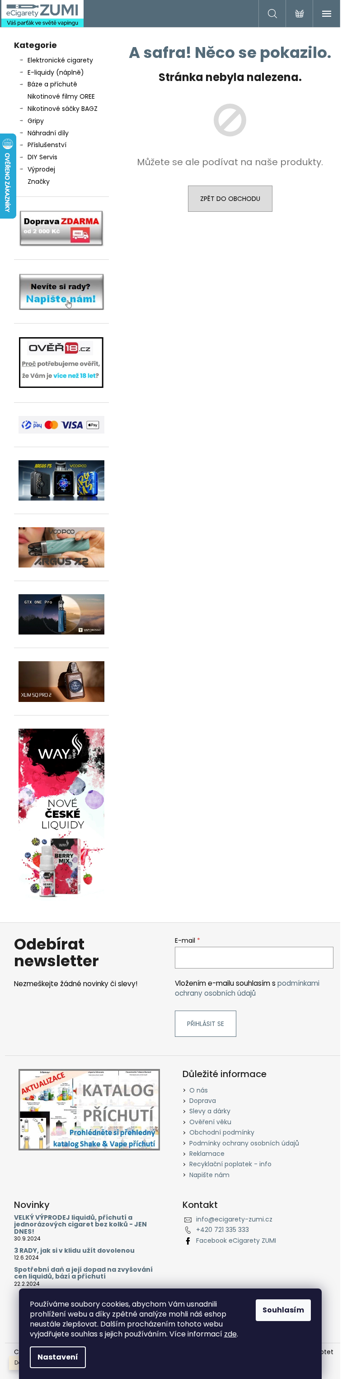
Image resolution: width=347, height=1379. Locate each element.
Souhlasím (283, 1310)
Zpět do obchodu (230, 198)
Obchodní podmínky (221, 1132)
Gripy (36, 120)
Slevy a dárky (209, 1111)
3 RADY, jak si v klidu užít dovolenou (74, 1250)
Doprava (202, 1100)
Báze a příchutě (52, 84)
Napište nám (209, 1174)
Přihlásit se (205, 1023)
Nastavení (58, 1357)
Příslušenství (47, 144)
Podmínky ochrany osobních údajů (244, 1143)
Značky (39, 181)
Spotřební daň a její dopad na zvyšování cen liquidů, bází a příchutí (83, 1273)
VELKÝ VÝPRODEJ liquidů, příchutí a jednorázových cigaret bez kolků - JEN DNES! (80, 1224)
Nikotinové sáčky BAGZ (63, 108)
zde (230, 1334)
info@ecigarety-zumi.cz (234, 1219)
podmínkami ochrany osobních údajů (247, 988)
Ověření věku (210, 1121)
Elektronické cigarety (60, 60)
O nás (198, 1090)
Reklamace (207, 1153)
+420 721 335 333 (222, 1229)
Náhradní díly (48, 133)
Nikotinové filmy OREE (61, 96)
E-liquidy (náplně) (56, 72)
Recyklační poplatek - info (230, 1164)
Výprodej (41, 169)
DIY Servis (42, 157)
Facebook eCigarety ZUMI (236, 1240)
